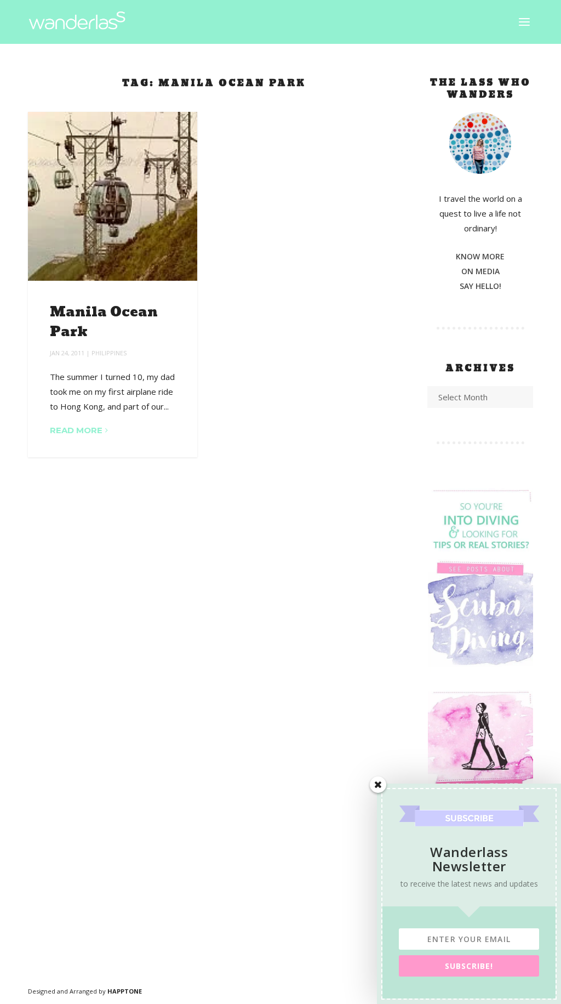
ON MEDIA (480, 271)
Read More (76, 430)
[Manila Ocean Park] (112, 196)
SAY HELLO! (480, 286)
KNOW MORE (480, 256)
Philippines (109, 353)
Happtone (124, 991)
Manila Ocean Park (104, 322)
